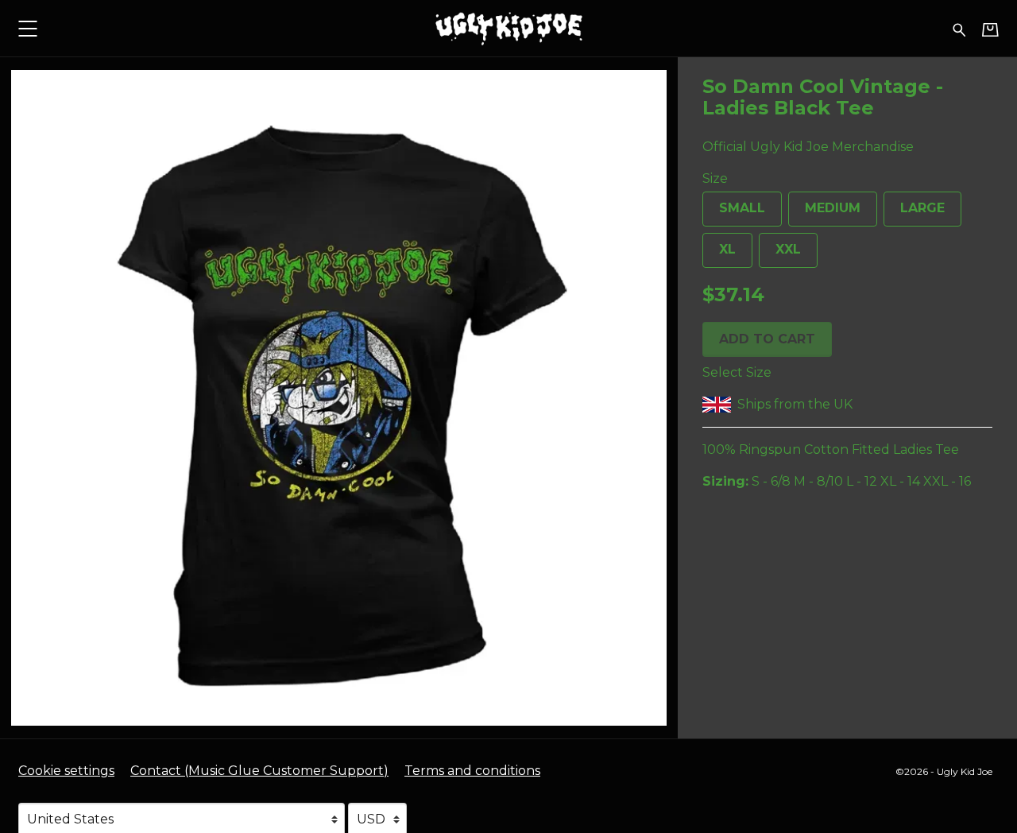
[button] (27, 28)
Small (742, 207)
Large (922, 207)
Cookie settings (66, 770)
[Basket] (990, 29)
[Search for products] (959, 28)
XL (727, 249)
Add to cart (767, 338)
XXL (788, 249)
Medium (832, 207)
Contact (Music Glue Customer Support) (259, 770)
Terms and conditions (472, 770)
